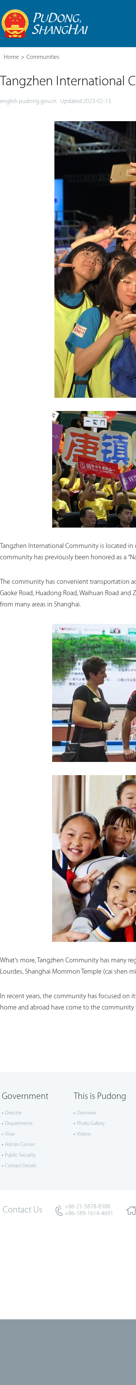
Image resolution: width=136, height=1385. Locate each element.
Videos (84, 1134)
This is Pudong (100, 1096)
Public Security (20, 1155)
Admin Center (20, 1145)
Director (13, 1113)
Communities (42, 57)
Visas (10, 1134)
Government (25, 1096)
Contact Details (20, 1166)
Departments (18, 1123)
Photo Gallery (91, 1123)
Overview (86, 1113)
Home (11, 57)
